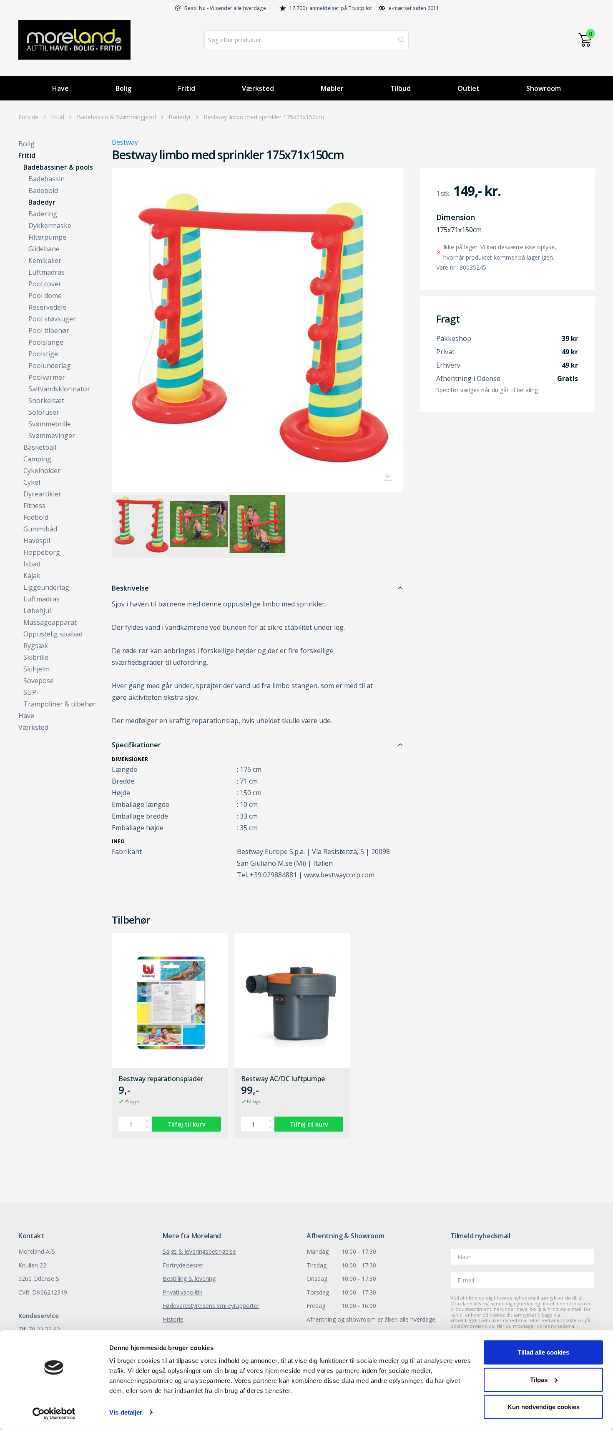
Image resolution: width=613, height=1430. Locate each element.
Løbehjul (37, 610)
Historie (173, 1319)
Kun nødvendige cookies (543, 1406)
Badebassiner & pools (58, 167)
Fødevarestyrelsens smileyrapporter (211, 1306)
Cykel (31, 482)
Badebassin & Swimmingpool (116, 117)
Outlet (468, 88)
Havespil (36, 540)
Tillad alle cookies (543, 1352)
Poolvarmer (46, 377)
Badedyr (179, 117)
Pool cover (44, 283)
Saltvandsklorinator (59, 388)
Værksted (258, 88)
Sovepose (38, 680)
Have (60, 88)
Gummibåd (40, 528)
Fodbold (35, 517)
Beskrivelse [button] (130, 588)
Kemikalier (44, 260)
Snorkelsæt (46, 400)
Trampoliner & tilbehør (59, 704)
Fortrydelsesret (183, 1265)
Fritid (186, 88)
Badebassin (46, 178)
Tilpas (539, 1379)
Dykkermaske (49, 225)
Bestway (125, 142)
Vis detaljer (125, 1412)
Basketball (39, 447)
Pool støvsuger (52, 318)
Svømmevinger (51, 435)
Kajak (31, 575)
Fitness (34, 505)
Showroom (543, 88)
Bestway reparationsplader (160, 1079)
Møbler (332, 88)
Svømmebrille (49, 423)
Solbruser (43, 412)
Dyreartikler (42, 493)
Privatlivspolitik (182, 1292)
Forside (28, 117)
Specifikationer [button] (136, 744)
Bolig (123, 88)
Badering (42, 213)
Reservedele (47, 307)
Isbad (31, 563)
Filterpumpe (47, 237)
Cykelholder (41, 470)
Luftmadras (46, 272)
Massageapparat (50, 622)
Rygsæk (35, 645)
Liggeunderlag (46, 587)
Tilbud (400, 88)
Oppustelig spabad (53, 634)
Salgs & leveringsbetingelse (199, 1251)
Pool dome (45, 295)
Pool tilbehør (48, 330)
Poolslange (45, 342)
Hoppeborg (41, 552)
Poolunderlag (49, 365)
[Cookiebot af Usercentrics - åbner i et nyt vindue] (54, 1413)
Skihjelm (36, 669)
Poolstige (43, 353)
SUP (29, 692)
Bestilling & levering (189, 1278)
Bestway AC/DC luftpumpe (283, 1079)
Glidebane (44, 248)
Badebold (43, 190)
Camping (37, 458)
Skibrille (35, 657)
